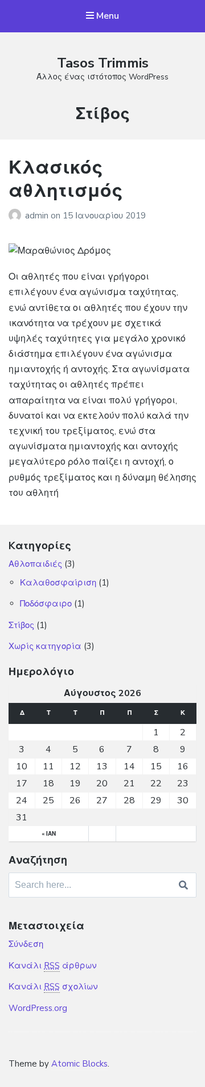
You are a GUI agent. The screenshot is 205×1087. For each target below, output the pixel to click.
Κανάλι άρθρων (53, 965)
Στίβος (21, 625)
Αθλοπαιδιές (35, 564)
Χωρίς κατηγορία (45, 646)
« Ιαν (49, 834)
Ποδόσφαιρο (46, 603)
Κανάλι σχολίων (53, 986)
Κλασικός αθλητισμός (66, 179)
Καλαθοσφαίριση (58, 582)
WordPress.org (38, 1008)
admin (38, 215)
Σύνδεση (26, 944)
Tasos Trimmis (103, 63)
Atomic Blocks (79, 1063)
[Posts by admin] (17, 215)
